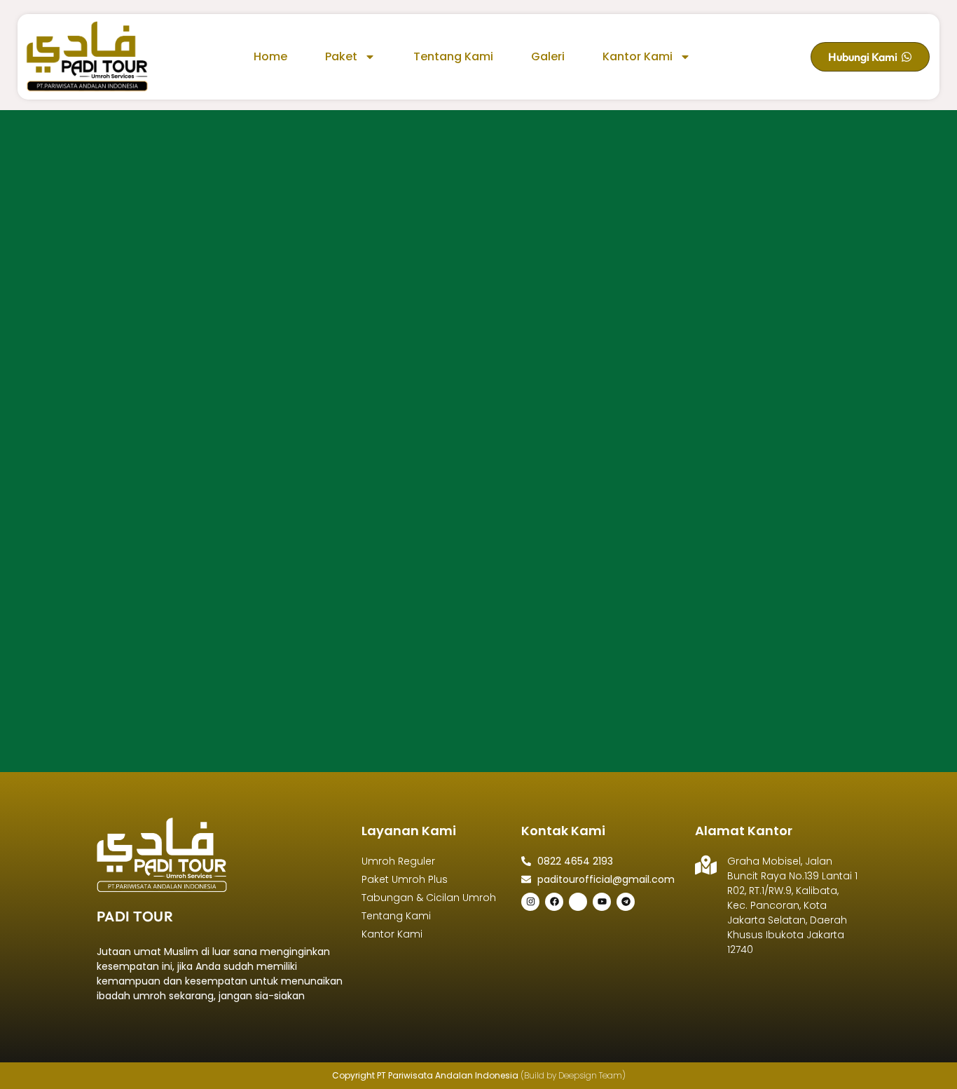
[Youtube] (602, 902)
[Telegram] (626, 902)
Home (270, 56)
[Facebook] (554, 902)
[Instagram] (530, 902)
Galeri (548, 56)
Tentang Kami (453, 56)
